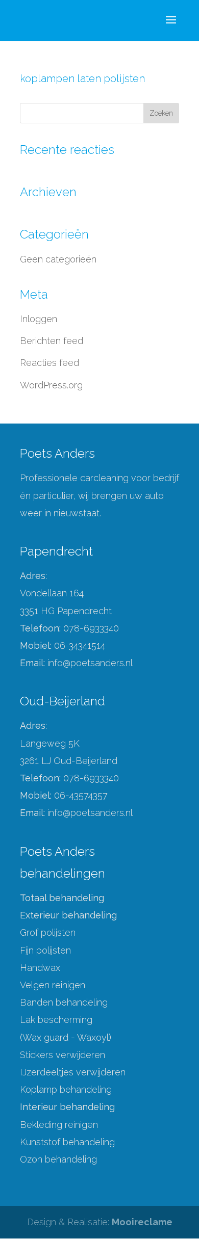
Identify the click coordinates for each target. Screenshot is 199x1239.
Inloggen (38, 318)
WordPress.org (51, 385)
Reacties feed (49, 362)
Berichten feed (51, 340)
